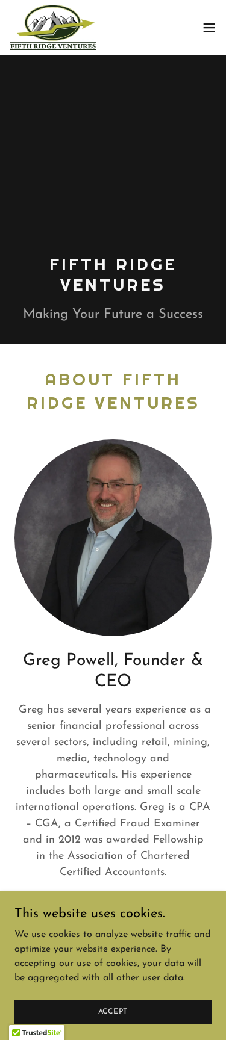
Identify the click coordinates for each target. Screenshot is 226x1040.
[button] (209, 28)
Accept (113, 1011)
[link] (53, 27)
